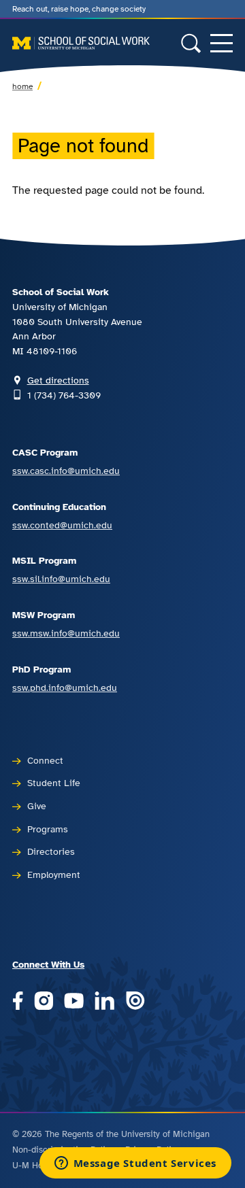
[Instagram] (44, 1001)
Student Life (53, 783)
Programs (47, 829)
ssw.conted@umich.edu (62, 525)
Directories (51, 851)
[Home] (81, 43)
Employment (53, 874)
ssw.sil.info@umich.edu (61, 579)
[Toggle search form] (191, 43)
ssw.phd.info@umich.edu (64, 687)
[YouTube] (74, 1001)
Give (36, 806)
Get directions (58, 380)
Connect (45, 760)
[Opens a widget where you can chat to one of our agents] (135, 1164)
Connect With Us (48, 964)
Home (22, 86)
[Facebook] (17, 1001)
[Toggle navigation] (221, 43)
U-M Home (33, 1165)
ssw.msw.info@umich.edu (66, 633)
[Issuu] (135, 1001)
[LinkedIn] (104, 1001)
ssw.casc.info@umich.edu (66, 470)
